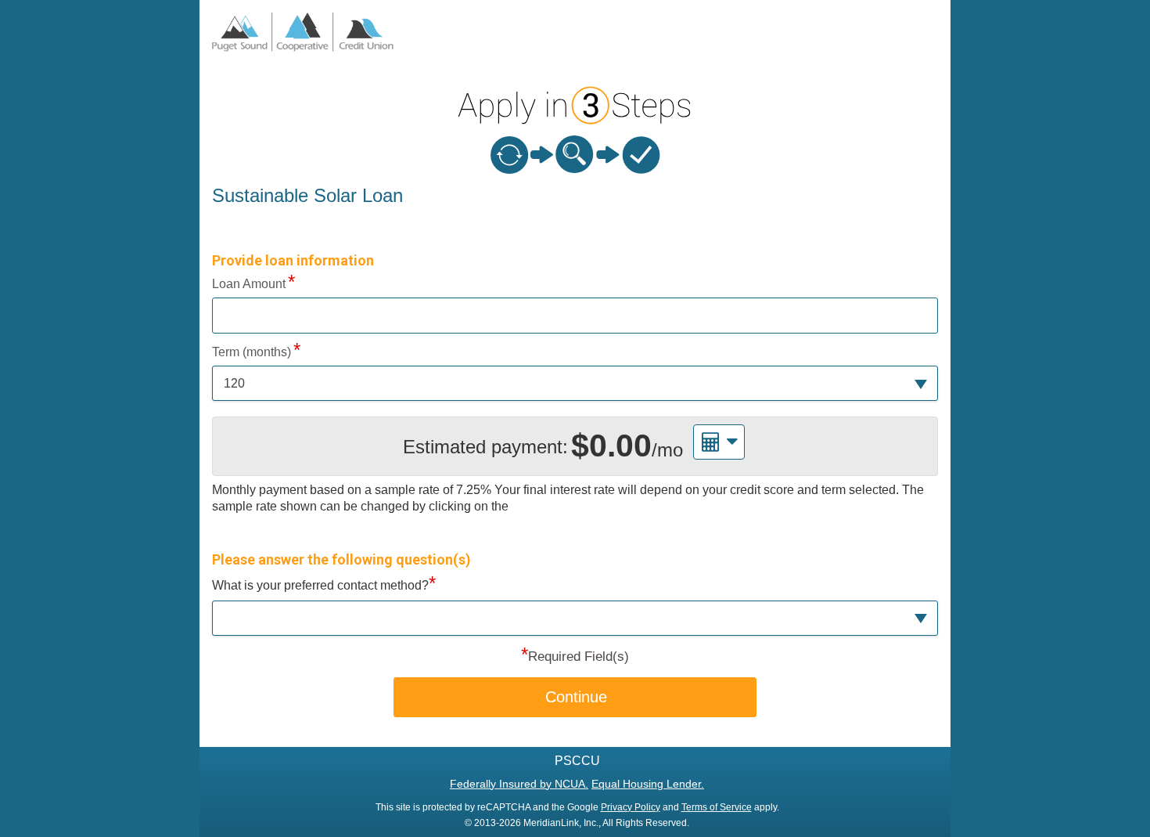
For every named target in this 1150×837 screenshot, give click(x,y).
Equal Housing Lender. (647, 783)
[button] (575, 383)
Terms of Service (716, 807)
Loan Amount (249, 283)
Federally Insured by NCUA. (519, 783)
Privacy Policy (630, 807)
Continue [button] (576, 696)
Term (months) (251, 352)
